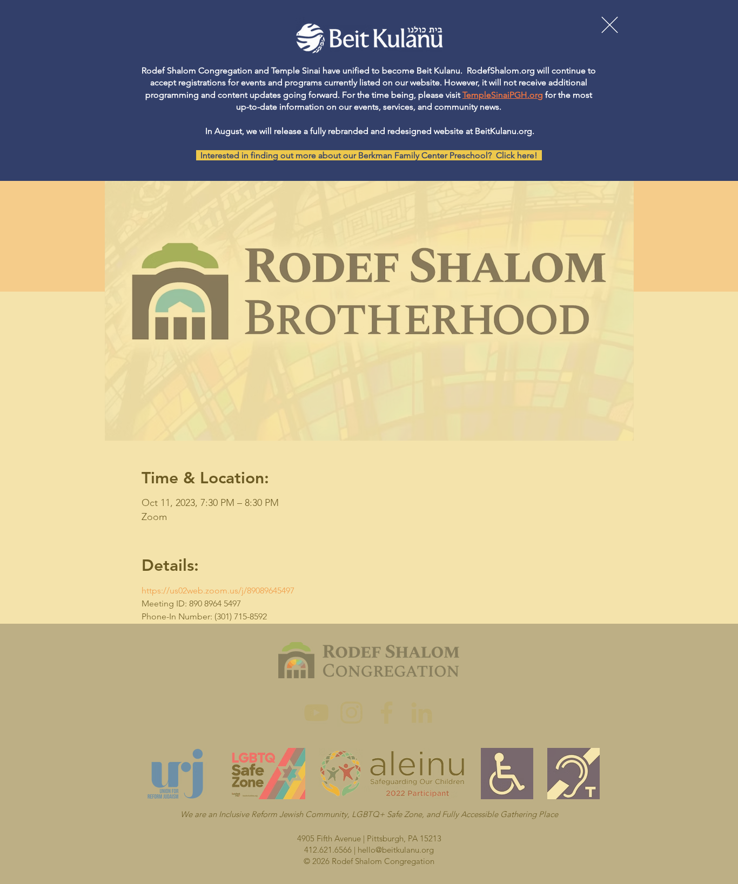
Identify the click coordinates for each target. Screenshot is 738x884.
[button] (609, 25)
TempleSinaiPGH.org (502, 95)
